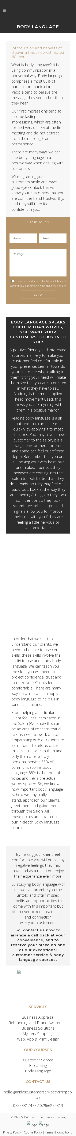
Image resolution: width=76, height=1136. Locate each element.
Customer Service (38, 1059)
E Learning (38, 1065)
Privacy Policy (53, 281)
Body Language (38, 1070)
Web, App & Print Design (38, 1039)
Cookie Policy (33, 1132)
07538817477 (24, 1105)
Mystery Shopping (38, 1033)
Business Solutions (38, 1028)
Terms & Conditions (58, 1132)
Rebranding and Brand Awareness (38, 1022)
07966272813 (51, 1105)
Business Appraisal (38, 1017)
